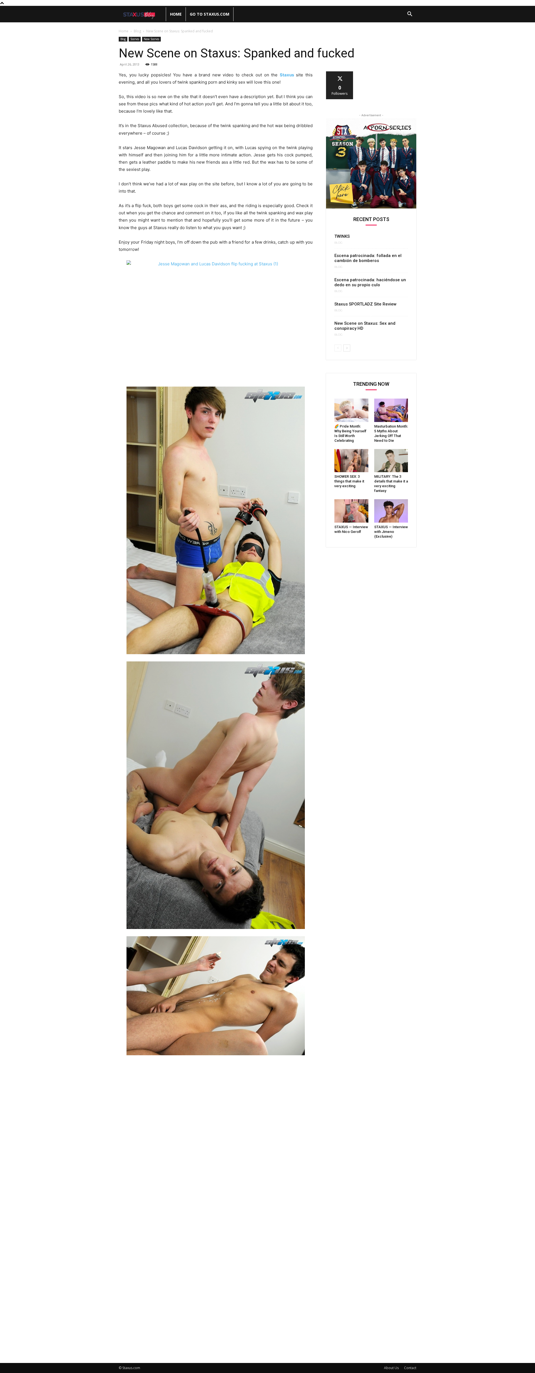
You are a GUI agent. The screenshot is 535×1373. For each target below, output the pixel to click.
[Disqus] (216, 1136)
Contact (410, 1367)
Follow (339, 73)
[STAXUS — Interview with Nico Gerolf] (351, 511)
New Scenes (151, 39)
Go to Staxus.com (209, 14)
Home (176, 14)
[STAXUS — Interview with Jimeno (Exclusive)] (391, 511)
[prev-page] (337, 348)
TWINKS (342, 236)
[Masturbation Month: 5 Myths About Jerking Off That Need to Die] (391, 410)
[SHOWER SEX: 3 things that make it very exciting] (351, 460)
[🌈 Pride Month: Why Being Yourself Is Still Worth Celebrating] (351, 410)
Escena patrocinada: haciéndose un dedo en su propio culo (370, 282)
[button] (409, 14)
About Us (391, 1367)
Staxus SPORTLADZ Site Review (365, 304)
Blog (137, 31)
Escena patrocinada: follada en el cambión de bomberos (368, 258)
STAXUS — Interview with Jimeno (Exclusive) (391, 531)
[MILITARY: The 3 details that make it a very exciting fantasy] (391, 460)
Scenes (134, 39)
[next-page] (346, 348)
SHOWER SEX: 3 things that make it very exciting (349, 481)
